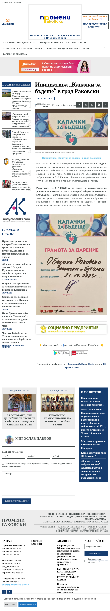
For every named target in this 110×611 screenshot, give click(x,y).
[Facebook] (79, 105)
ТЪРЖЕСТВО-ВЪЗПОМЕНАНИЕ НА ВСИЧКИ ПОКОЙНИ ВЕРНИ (57, 420)
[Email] (92, 105)
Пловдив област (10, 279)
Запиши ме (95, 553)
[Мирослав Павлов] (35, 105)
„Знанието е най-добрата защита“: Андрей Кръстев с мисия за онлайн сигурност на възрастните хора (20, 120)
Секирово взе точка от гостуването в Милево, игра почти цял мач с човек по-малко (15, 301)
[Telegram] (99, 105)
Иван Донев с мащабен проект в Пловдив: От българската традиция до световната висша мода (15, 319)
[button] (105, 48)
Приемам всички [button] (28, 604)
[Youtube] (9, 592)
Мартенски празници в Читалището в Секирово (93, 444)
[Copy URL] (105, 105)
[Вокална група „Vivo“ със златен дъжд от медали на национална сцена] (6, 184)
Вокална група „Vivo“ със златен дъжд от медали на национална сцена (21, 186)
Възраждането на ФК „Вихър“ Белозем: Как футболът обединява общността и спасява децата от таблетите (21, 167)
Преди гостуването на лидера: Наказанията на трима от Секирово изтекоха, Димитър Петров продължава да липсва (21, 99)
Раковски (7, 293)
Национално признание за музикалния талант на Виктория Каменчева (16, 286)
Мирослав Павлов (46, 105)
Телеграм (72, 364)
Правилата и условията (98, 561)
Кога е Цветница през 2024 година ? (93, 454)
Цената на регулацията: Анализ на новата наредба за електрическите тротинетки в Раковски (68, 591)
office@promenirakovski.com (15, 584)
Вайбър (82, 364)
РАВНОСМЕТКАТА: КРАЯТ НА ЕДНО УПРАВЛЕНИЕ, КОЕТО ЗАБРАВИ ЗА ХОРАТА (68, 574)
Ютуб (91, 364)
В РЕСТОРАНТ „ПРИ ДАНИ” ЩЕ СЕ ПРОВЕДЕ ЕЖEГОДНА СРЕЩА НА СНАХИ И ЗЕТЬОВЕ (19, 420)
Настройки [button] (10, 604)
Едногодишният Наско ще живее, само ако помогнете (92, 401)
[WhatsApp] (86, 105)
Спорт (5, 260)
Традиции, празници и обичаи (13, 346)
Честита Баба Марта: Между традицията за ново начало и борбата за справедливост (16, 337)
